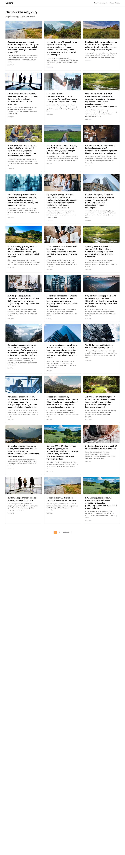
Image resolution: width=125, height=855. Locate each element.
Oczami (9, 3)
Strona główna (114, 3)
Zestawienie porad (100, 3)
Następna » (66, 532)
